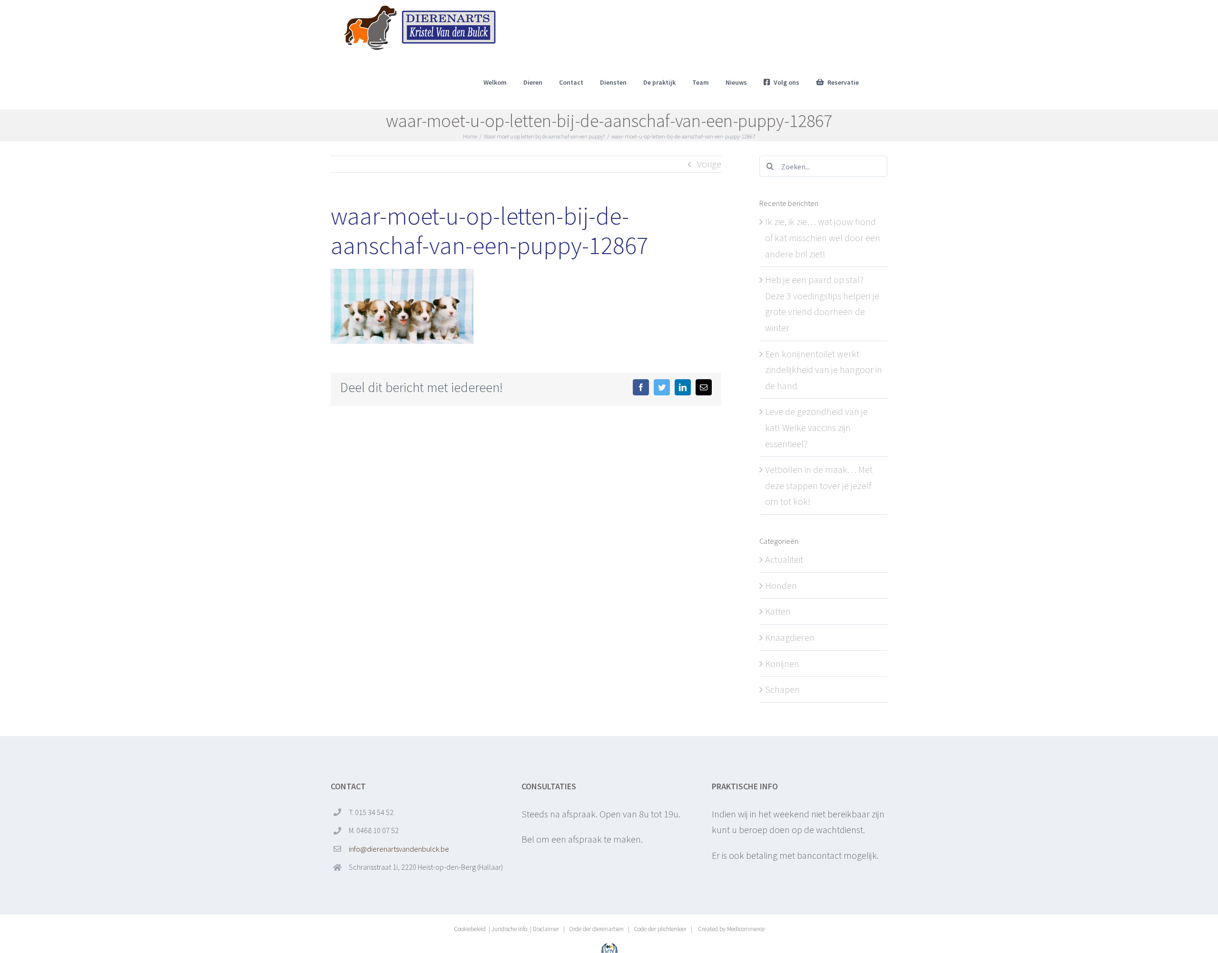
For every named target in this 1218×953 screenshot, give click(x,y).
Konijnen (782, 663)
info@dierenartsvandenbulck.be (399, 849)
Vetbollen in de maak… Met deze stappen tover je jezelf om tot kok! (819, 485)
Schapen (782, 689)
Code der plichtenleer (660, 929)
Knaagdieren (790, 637)
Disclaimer (546, 929)
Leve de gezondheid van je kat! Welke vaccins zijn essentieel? (816, 427)
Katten (778, 611)
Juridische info (509, 929)
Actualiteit (784, 559)
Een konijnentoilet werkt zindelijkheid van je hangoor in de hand (823, 370)
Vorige (709, 164)
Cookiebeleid (470, 929)
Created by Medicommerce (731, 929)
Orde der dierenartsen (596, 929)
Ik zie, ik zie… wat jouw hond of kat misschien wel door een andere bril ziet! (822, 237)
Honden (781, 585)
